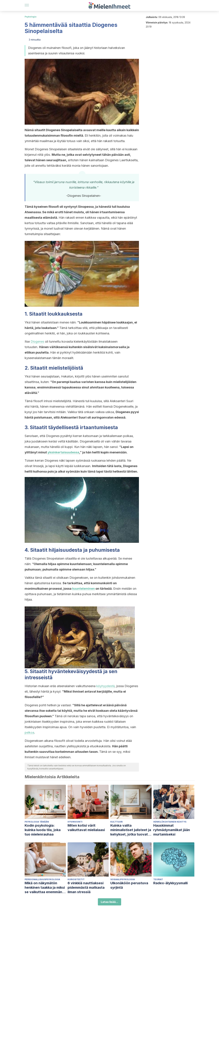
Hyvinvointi (75, 821)
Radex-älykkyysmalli (170, 883)
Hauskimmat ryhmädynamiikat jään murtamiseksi (171, 829)
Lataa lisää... (109, 902)
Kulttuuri (116, 821)
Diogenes (37, 341)
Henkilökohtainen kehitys (169, 821)
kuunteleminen (83, 588)
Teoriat (158, 879)
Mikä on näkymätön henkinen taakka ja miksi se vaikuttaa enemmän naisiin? (45, 887)
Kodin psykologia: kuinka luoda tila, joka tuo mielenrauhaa (43, 829)
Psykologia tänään (37, 821)
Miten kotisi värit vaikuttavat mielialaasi (86, 827)
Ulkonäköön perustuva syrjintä (129, 885)
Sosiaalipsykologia (122, 879)
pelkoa (29, 732)
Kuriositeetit (76, 879)
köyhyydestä (105, 686)
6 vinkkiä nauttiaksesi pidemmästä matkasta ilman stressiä (86, 887)
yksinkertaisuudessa (63, 452)
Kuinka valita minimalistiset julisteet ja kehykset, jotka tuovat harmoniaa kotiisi (130, 830)
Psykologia (30, 16)
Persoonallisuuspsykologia (42, 879)
